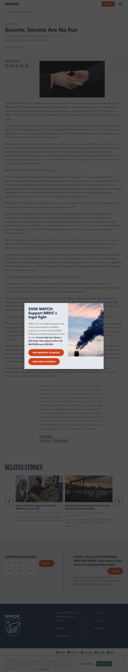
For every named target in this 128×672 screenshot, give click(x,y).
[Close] (101, 305)
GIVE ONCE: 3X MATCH (44, 361)
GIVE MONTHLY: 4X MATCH (46, 352)
